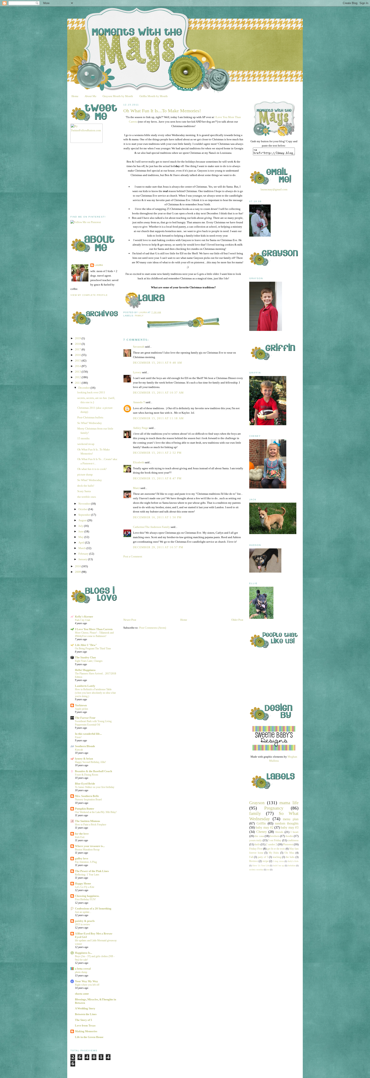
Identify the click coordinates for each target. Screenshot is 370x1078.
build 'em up (278, 865)
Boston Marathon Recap (87, 849)
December (84, 387)
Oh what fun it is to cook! (92, 469)
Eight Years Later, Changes (89, 660)
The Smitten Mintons (87, 821)
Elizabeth (138, 462)
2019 (78, 338)
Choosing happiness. (87, 895)
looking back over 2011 (91, 392)
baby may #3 (289, 827)
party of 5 (263, 857)
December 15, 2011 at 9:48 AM (157, 362)
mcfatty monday (256, 869)
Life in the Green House (89, 1037)
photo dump (81, 972)
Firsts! (78, 737)
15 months (83, 438)
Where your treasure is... (90, 846)
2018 (78, 343)
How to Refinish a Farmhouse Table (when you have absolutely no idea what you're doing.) (95, 693)
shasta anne (82, 993)
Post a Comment (132, 556)
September (84, 514)
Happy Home (83, 883)
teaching (277, 857)
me (268, 869)
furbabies (291, 865)
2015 (78, 360)
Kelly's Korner (84, 616)
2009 (78, 571)
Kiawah (79, 749)
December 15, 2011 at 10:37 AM (158, 392)
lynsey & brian (84, 758)
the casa (259, 836)
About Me (90, 96)
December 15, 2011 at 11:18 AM (158, 418)
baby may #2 (264, 827)
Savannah (138, 346)
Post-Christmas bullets (90, 417)
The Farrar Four (85, 717)
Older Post (237, 619)
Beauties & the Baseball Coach (93, 771)
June (81, 531)
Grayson (257, 802)
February (83, 553)
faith (257, 844)
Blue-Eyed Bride (85, 783)
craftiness (293, 840)
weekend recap (85, 444)
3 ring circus (278, 861)
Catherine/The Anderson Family (151, 527)
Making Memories (86, 1031)
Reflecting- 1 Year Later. (87, 874)
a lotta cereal (83, 968)
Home (75, 96)
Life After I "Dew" (86, 645)
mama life (288, 802)
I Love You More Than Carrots (94, 629)
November (84, 503)
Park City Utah (82, 620)
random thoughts (286, 823)
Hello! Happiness (85, 670)
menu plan (290, 819)
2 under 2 (271, 844)
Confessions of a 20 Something (93, 908)
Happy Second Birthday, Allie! (90, 762)
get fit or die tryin (276, 848)
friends (279, 832)
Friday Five (256, 848)
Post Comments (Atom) (152, 627)
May (81, 537)
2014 (78, 366)
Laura (99, 265)
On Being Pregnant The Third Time (93, 648)
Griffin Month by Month (153, 96)
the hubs (290, 857)
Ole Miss (289, 852)
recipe (266, 861)
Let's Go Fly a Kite (84, 887)
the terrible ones (86, 496)
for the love (82, 833)
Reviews (253, 861)
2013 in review (82, 924)
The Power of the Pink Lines (92, 871)
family (139, 315)
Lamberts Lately (85, 685)
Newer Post (129, 619)
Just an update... (83, 912)
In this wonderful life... (88, 733)
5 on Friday (275, 840)
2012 (78, 377)
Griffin (261, 823)
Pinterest (288, 844)
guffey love (81, 858)
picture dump (85, 474)
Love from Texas (85, 1025)
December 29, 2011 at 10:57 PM (158, 547)
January (83, 559)
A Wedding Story (85, 1008)
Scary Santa (84, 491)
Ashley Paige (140, 427)
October (83, 509)
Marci (136, 488)
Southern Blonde (85, 746)
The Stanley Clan (85, 657)
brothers (274, 836)
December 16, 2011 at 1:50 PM (157, 517)
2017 (78, 349)
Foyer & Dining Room (86, 774)
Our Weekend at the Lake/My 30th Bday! (96, 812)
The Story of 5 (83, 1020)
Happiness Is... (83, 952)
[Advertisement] (102, 179)
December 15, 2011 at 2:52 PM (157, 452)
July (81, 525)
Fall (251, 857)
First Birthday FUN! (85, 899)
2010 (78, 566)
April (81, 542)
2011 (78, 382)
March (82, 548)
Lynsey (137, 372)
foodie (289, 836)
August (82, 520)
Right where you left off (87, 984)
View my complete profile (89, 295)
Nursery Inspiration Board (88, 799)
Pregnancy (273, 808)
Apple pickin (81, 708)
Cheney (261, 832)
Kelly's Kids (293, 861)
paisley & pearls (85, 921)
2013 (78, 371)
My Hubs (274, 852)
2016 (78, 355)
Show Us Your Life (260, 865)
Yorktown (81, 705)
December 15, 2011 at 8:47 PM (157, 478)
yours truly (255, 840)
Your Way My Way (86, 981)
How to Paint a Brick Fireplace (90, 824)
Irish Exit (79, 837)
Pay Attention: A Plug (86, 861)
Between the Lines (86, 1014)
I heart (294, 832)
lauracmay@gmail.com (274, 189)
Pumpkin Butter (84, 808)
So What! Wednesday (89, 423)
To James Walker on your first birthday (94, 787)
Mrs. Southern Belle (87, 796)
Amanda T (139, 402)
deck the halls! (85, 485)
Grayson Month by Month (118, 96)
